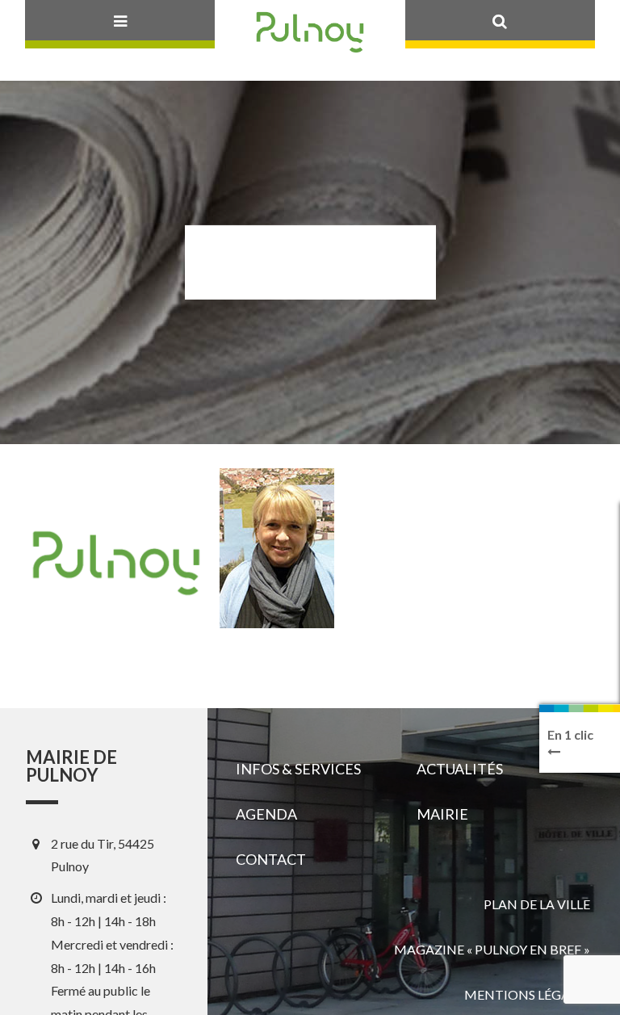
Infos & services (298, 769)
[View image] (277, 548)
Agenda (266, 814)
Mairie (442, 814)
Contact (271, 859)
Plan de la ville (537, 904)
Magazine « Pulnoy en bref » (492, 949)
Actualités (460, 769)
